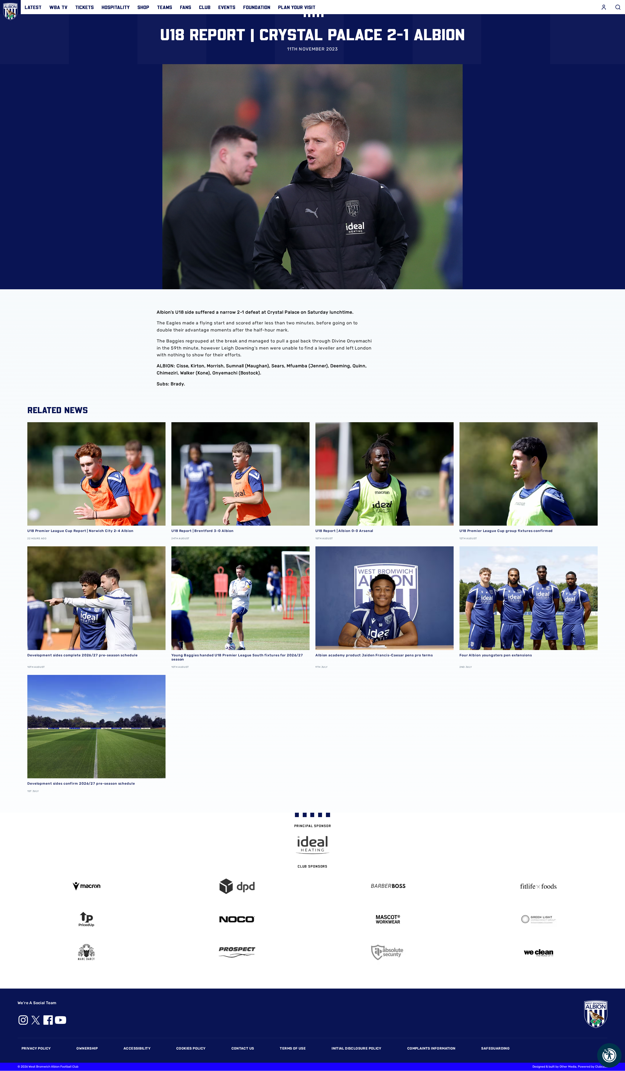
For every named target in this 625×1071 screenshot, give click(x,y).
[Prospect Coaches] (237, 952)
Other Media (568, 1066)
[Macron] (86, 886)
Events (226, 7)
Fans (185, 7)
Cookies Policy (190, 1048)
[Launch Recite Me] (609, 1055)
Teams (164, 7)
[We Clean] (538, 952)
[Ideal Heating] (312, 845)
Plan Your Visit (296, 7)
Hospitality (116, 7)
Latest (33, 7)
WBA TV (58, 7)
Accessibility (137, 1048)
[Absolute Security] (387, 952)
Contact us (242, 1048)
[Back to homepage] (10, 10)
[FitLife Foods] (538, 886)
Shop (143, 7)
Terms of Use (293, 1048)
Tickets (84, 7)
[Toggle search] (618, 7)
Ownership (87, 1048)
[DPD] (237, 886)
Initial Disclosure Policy (356, 1048)
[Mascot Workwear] (387, 919)
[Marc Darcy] (86, 952)
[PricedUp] (86, 919)
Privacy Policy (36, 1048)
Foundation (256, 7)
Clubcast (601, 1066)
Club (204, 7)
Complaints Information (431, 1048)
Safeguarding (495, 1048)
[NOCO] (237, 919)
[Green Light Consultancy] (538, 919)
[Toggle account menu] (604, 7)
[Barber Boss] (387, 886)
